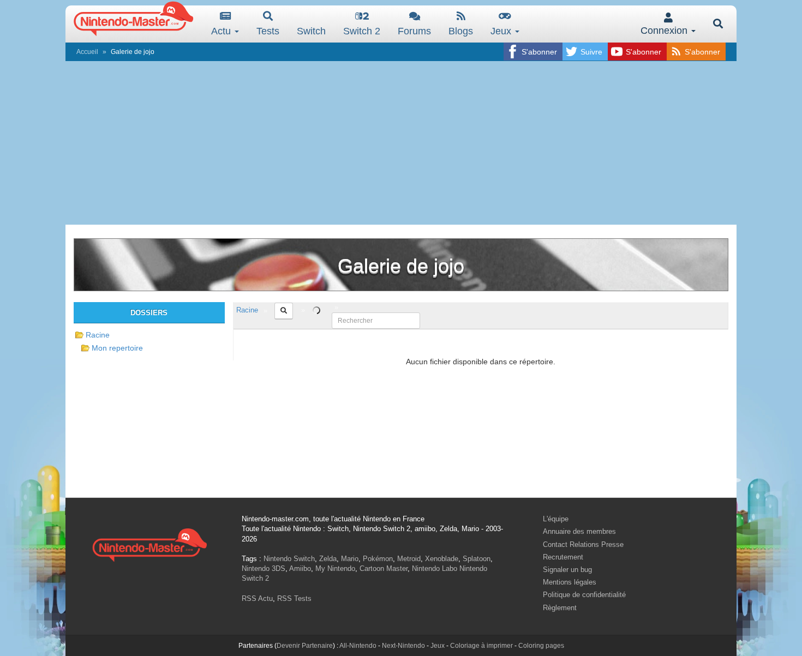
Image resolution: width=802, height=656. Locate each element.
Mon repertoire (117, 348)
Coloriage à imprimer (481, 645)
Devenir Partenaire (305, 645)
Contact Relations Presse (583, 544)
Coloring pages (541, 645)
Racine (98, 334)
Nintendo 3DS (263, 568)
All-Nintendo (357, 645)
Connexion (665, 30)
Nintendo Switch (289, 559)
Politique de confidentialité (584, 595)
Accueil (87, 52)
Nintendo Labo (434, 568)
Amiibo (300, 568)
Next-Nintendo (403, 645)
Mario (349, 559)
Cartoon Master (384, 568)
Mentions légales (569, 582)
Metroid (409, 559)
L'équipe (555, 519)
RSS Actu (257, 598)
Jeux (502, 31)
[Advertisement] (401, 143)
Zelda (328, 559)
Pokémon (378, 559)
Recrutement (563, 557)
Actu (222, 31)
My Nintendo (335, 568)
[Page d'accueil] (149, 543)
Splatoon (476, 559)
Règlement (560, 608)
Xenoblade (441, 559)
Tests (267, 31)
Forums (414, 31)
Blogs (460, 31)
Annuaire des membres (579, 531)
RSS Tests (294, 598)
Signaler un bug (567, 569)
